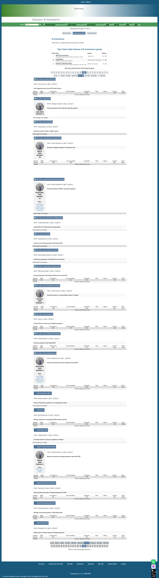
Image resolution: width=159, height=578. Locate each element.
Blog (110, 24)
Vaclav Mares (42, 126)
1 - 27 (52, 543)
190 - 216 (93, 543)
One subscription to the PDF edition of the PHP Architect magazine (40, 206)
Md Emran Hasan (43, 271)
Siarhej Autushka (43, 508)
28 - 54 (57, 543)
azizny (40, 319)
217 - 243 (99, 543)
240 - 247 (102, 75)
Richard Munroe (43, 338)
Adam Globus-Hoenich (44, 255)
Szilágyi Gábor (42, 435)
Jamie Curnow (56, 290)
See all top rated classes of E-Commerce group (79, 68)
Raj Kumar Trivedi (43, 488)
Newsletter (80, 564)
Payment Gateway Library (64, 63)
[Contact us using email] (154, 573)
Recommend (74, 28)
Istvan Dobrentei (56, 143)
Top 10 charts (100, 24)
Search (22, 24)
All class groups (60, 24)
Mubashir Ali (55, 358)
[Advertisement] (79, 172)
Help (139, 24)
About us (41, 564)
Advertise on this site (56, 564)
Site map (70, 564)
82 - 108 (68, 543)
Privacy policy (112, 564)
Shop (131, 24)
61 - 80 (63, 75)
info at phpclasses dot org (37, 576)
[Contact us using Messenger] (153, 567)
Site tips (101, 564)
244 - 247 (106, 543)
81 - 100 (68, 75)
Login (82, 2)
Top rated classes (92, 33)
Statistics (91, 564)
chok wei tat (41, 84)
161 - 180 (93, 75)
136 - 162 (80, 543)
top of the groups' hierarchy (82, 549)
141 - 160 (87, 75)
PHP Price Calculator (62, 55)
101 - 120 (74, 75)
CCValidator (59, 59)
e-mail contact (51, 84)
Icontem (81, 573)
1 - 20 (55, 75)
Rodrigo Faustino (57, 103)
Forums (121, 24)
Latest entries (80, 24)
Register (88, 2)
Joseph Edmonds (43, 222)
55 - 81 (62, 543)
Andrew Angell (42, 398)
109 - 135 (73, 543)
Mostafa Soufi (42, 238)
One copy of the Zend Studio (39, 470)
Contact (123, 564)
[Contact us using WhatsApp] (153, 563)
